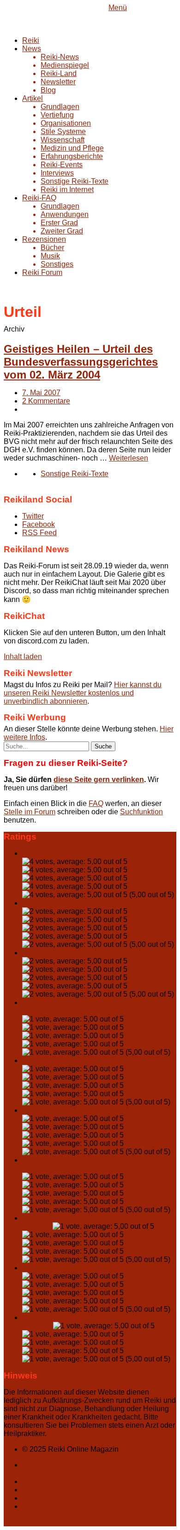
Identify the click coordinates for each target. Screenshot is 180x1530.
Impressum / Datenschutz (63, 1506)
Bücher (52, 247)
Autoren (35, 1490)
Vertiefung (57, 115)
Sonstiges (57, 264)
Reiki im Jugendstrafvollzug (67, 953)
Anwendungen (65, 214)
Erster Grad (59, 223)
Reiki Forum (42, 272)
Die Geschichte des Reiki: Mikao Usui (84, 1060)
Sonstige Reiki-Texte (74, 181)
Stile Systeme (63, 131)
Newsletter (58, 82)
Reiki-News (60, 57)
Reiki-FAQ (39, 198)
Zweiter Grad (62, 231)
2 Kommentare (46, 401)
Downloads (41, 1498)
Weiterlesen (128, 458)
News (31, 49)
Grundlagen (60, 107)
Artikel (32, 98)
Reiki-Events (62, 165)
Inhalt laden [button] (23, 656)
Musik (50, 256)
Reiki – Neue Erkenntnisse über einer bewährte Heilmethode (83, 1164)
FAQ (96, 803)
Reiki (30, 40)
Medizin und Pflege (72, 148)
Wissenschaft (62, 140)
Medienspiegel (65, 65)
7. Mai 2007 (41, 393)
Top (10, 1522)
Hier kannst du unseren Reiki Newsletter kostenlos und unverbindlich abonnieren (83, 693)
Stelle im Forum (29, 812)
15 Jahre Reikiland (53, 903)
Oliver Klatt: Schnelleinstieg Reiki (77, 1268)
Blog (48, 90)
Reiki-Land (59, 73)
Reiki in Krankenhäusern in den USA (82, 853)
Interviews (57, 173)
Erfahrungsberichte (72, 156)
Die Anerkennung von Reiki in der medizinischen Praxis (77, 1007)
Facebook (38, 524)
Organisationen (66, 123)
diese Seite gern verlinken (99, 779)
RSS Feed (39, 533)
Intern (31, 1481)
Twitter (33, 516)
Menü (117, 8)
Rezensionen (44, 239)
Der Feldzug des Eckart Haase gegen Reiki (93, 1110)
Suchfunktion (141, 812)
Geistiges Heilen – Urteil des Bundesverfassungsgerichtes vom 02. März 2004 (81, 362)
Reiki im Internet (67, 189)
